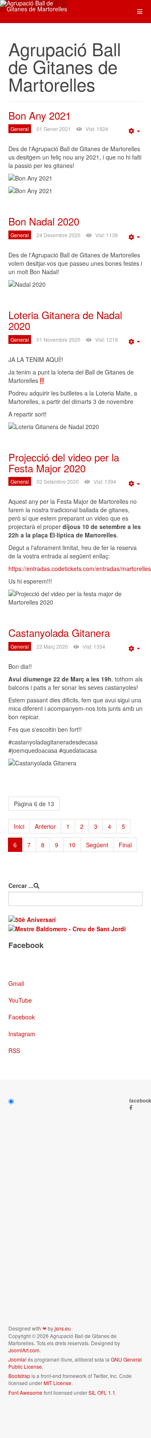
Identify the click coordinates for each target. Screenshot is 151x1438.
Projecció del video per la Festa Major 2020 (63, 462)
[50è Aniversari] (32, 918)
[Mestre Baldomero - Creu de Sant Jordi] (67, 928)
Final (125, 845)
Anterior (45, 826)
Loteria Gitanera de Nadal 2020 (65, 320)
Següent (97, 845)
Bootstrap (19, 1375)
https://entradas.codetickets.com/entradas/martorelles (79, 568)
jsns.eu (63, 1328)
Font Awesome (25, 1392)
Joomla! (17, 1359)
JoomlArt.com (23, 1350)
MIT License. (58, 1382)
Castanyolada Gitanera (59, 632)
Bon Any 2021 (39, 115)
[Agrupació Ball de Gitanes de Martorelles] (33, 6)
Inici (19, 826)
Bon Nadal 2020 (43, 221)
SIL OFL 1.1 (102, 1392)
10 (72, 845)
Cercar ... (21, 885)
